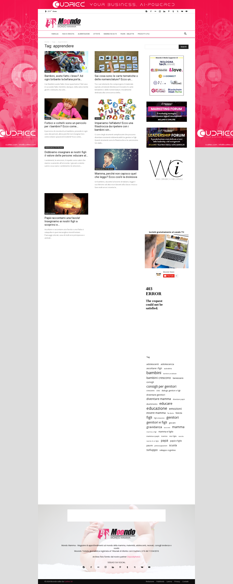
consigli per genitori (161, 386)
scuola (173, 445)
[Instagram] (160, 11)
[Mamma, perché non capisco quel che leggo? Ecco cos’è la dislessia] (116, 159)
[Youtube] (186, 11)
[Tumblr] (173, 11)
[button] (185, 34)
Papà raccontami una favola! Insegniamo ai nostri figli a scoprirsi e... (62, 221)
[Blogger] (146, 11)
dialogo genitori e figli (171, 390)
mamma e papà (152, 436)
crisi (158, 390)
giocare (172, 422)
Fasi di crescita (68, 34)
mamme (164, 436)
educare (165, 403)
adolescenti (152, 364)
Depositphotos (133, 556)
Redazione (150, 581)
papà (164, 440)
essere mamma (156, 412)
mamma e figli (151, 432)
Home (46, 42)
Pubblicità (160, 581)
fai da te (170, 413)
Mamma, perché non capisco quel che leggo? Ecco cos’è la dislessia (116, 175)
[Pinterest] (169, 11)
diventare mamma (158, 398)
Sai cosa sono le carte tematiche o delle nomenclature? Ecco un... (116, 77)
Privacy (177, 581)
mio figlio (173, 436)
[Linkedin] (164, 11)
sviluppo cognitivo (168, 450)
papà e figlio (176, 440)
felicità (179, 413)
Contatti (185, 581)
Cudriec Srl (68, 581)
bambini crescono (158, 377)
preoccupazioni (161, 445)
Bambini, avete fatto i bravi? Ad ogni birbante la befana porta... (63, 77)
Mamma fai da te (110, 34)
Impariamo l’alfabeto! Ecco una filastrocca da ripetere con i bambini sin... (114, 126)
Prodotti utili (144, 34)
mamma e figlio (165, 431)
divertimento (151, 404)
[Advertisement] (139, 23)
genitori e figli (156, 422)
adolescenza (167, 364)
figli (149, 417)
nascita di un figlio (152, 441)
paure (149, 445)
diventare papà (179, 399)
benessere (178, 378)
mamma (178, 427)
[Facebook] (151, 11)
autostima (168, 368)
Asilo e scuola (50, 213)
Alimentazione (84, 34)
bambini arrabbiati (170, 374)
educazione (156, 408)
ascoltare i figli (154, 368)
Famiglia (55, 34)
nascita (181, 436)
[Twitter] (178, 11)
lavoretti (167, 427)
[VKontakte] (182, 11)
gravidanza (154, 427)
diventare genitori (155, 394)
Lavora (169, 581)
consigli (150, 382)
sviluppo (152, 449)
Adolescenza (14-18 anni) (54, 147)
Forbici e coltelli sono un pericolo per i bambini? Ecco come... (65, 124)
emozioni (175, 408)
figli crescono (159, 418)
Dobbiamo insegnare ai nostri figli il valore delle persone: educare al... (66, 154)
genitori (172, 417)
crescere (150, 390)
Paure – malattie (127, 34)
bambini (153, 372)
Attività (96, 34)
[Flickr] (155, 11)
